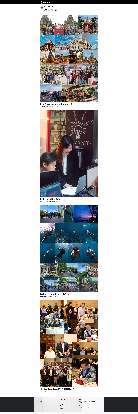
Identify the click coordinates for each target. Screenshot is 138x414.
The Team (61, 405)
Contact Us (62, 408)
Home (61, 401)
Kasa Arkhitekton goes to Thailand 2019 (56, 104)
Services (61, 404)
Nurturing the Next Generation (52, 199)
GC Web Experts (54, 413)
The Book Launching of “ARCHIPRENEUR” (57, 389)
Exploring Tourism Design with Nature (55, 294)
